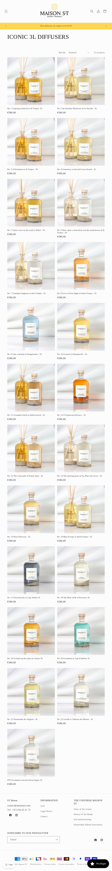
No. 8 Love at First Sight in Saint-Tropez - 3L (77, 293)
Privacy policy (50, 864)
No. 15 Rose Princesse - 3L (19, 537)
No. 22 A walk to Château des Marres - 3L (75, 719)
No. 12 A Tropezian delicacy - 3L (71, 415)
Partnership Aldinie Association (88, 825)
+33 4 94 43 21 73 (21, 810)
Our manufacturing (82, 819)
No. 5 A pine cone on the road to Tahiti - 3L (26, 230)
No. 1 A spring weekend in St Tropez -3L (24, 108)
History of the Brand (83, 814)
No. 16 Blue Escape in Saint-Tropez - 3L (74, 537)
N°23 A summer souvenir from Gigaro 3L (24, 780)
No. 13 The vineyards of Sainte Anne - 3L (25, 476)
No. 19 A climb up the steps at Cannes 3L (25, 658)
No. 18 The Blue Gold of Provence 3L (73, 597)
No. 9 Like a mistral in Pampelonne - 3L (24, 354)
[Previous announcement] (5, 26)
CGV (43, 806)
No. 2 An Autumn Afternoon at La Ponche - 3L (77, 108)
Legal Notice (46, 811)
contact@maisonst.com (18, 805)
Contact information (66, 864)
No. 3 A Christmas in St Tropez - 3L (22, 169)
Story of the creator (83, 809)
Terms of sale (82, 864)
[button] (6, 11)
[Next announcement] (106, 26)
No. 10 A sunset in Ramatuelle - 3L (72, 354)
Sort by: (62, 52)
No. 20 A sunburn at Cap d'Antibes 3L (73, 658)
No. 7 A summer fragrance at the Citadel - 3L (26, 293)
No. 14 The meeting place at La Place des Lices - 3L (79, 476)
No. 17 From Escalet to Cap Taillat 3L (23, 597)
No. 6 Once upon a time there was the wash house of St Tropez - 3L (81, 231)
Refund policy (35, 864)
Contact (44, 816)
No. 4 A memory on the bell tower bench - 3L (76, 169)
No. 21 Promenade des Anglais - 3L (22, 719)
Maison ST (23, 864)
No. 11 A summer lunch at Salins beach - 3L (26, 415)
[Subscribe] (56, 839)
